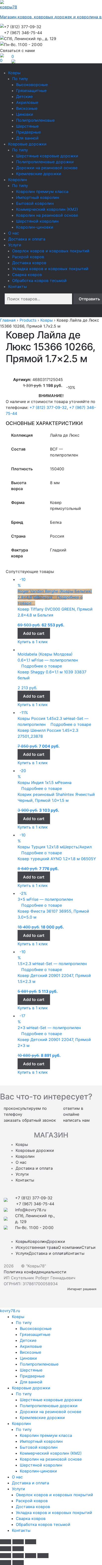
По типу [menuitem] (24, 1322)
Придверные (28, 132)
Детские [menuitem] (28, 1340)
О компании (69, 1247)
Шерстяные (27, 126)
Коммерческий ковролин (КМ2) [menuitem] (51, 1453)
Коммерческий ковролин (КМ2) (47, 209)
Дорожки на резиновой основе (46, 167)
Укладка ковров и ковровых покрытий (50, 268)
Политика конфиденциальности (35, 1271)
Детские (24, 96)
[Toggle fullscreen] (18, 1541)
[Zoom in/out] (30, 1541)
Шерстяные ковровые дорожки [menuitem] (51, 1399)
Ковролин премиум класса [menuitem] (46, 1435)
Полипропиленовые (35, 120)
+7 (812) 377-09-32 (48, 407)
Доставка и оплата (26, 239)
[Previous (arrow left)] (5, 1548)
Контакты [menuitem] (21, 1530)
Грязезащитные (31, 90)
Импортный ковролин (37, 197)
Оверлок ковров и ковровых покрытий (50, 250)
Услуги (14, 244)
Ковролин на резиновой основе (47, 215)
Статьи (88, 1247)
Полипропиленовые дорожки (45, 161)
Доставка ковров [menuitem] (33, 1506)
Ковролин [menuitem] (21, 1423)
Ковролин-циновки (34, 227)
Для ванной (27, 138)
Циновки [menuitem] (28, 1358)
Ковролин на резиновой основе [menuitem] (51, 1459)
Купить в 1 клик (33, 641)
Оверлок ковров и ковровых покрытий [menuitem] (54, 1494)
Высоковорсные (32, 84)
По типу (20, 78)
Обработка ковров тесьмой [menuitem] (43, 1524)
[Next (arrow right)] (18, 1548)
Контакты (17, 286)
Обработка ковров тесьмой (39, 280)
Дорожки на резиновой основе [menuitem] (50, 1411)
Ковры (14, 72)
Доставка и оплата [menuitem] (30, 1482)
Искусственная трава (37, 1247)
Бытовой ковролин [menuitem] (38, 1447)
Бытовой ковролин (35, 203)
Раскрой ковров (28, 256)
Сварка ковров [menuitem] (31, 1518)
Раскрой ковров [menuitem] (32, 1500)
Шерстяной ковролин (37, 221)
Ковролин (17, 179)
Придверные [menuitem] (32, 1376)
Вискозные (26, 108)
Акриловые (27, 102)
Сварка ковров (27, 274)
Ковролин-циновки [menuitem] (38, 1471)
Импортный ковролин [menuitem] (41, 1441)
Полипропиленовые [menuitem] (39, 1364)
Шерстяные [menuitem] (31, 1370)
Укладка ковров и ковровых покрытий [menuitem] (54, 1512)
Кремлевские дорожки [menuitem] (42, 1417)
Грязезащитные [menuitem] (35, 1334)
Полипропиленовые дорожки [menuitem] (48, 1405)
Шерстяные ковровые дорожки (47, 155)
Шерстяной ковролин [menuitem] (41, 1465)
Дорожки (56, 1241)
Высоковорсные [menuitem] (35, 1328)
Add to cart (33, 633)
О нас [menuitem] (17, 1476)
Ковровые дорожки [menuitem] (31, 1387)
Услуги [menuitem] (18, 1488)
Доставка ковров (29, 262)
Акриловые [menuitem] (31, 1346)
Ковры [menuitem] (18, 1316)
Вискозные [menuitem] (30, 1352)
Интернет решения (82, 1289)
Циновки (24, 114)
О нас (13, 233)
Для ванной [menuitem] (31, 1381)
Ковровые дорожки (27, 144)
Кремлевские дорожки (38, 173)
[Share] (18, 1555)
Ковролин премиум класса (42, 191)
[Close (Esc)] (5, 1541)
